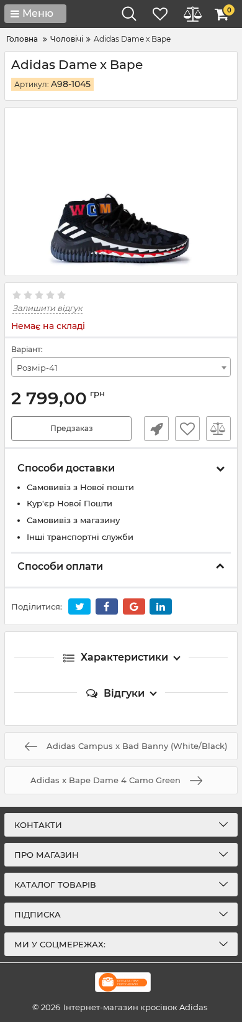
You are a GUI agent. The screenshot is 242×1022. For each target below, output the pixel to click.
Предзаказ (71, 428)
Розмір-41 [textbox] (37, 368)
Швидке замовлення (156, 428)
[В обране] (187, 428)
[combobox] (121, 367)
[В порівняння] (218, 428)
